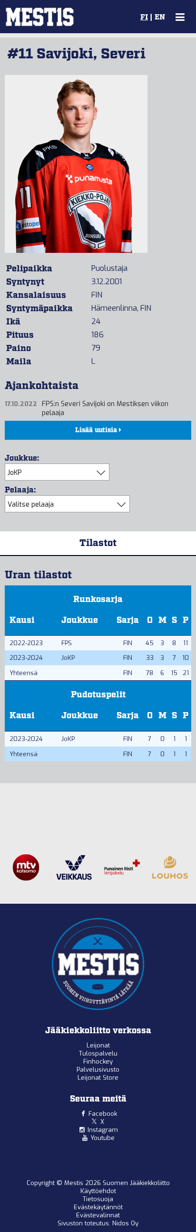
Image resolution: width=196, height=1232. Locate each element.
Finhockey (98, 1061)
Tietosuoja (98, 1199)
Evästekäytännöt (98, 1207)
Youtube (102, 1138)
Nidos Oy (125, 1223)
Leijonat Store (98, 1078)
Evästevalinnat (98, 1215)
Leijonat (98, 1045)
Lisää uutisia (97, 430)
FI (144, 17)
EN (160, 17)
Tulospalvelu (98, 1053)
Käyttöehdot (98, 1191)
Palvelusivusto (98, 1069)
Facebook (102, 1114)
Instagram (103, 1130)
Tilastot (98, 543)
